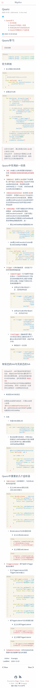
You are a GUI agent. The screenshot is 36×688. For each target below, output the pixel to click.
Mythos (18, 2)
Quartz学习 (10, 20)
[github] (15, 677)
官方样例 (13, 23)
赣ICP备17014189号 (18, 686)
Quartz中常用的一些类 (18, 25)
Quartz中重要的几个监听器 (19, 30)
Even (27, 681)
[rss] (20, 677)
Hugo (17, 681)
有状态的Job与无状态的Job (20, 27)
